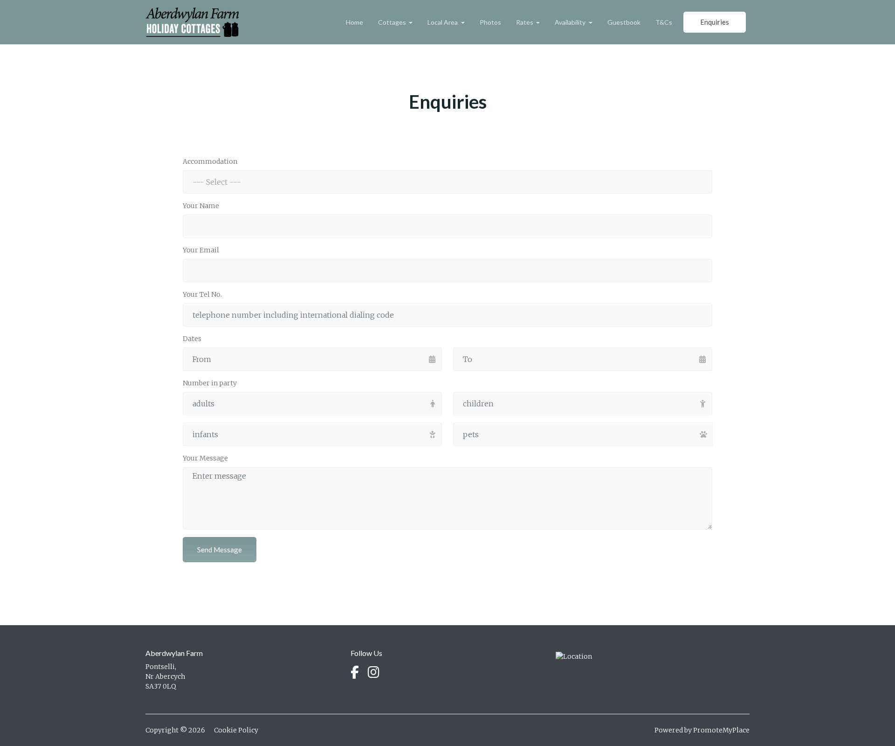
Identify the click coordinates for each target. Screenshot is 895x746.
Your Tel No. (202, 294)
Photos (490, 22)
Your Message (205, 458)
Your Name (201, 206)
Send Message (219, 549)
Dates (192, 339)
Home (354, 22)
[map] (574, 656)
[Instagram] (373, 673)
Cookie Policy (236, 730)
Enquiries (714, 22)
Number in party (210, 383)
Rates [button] (525, 22)
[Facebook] (355, 673)
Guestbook (623, 22)
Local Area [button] (443, 22)
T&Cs (663, 22)
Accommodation (210, 161)
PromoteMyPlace (721, 730)
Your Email (201, 250)
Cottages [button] (392, 22)
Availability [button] (571, 22)
